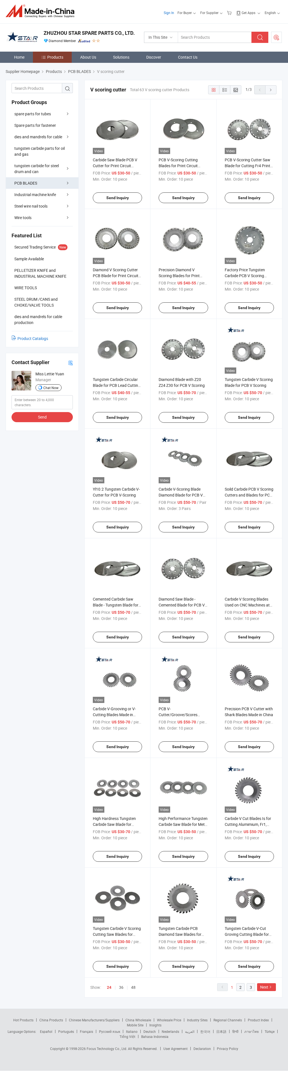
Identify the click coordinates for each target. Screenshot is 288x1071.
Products (55, 57)
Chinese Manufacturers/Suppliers (94, 1020)
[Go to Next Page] (271, 90)
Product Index (258, 1020)
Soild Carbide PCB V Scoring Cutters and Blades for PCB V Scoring (249, 495)
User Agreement (175, 1048)
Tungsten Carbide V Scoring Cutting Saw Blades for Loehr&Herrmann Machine (117, 934)
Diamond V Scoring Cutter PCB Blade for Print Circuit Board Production (115, 275)
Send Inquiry (117, 198)
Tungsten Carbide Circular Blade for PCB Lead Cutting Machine (116, 385)
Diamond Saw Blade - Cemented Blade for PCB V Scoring (182, 604)
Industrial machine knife (35, 194)
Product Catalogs (32, 338)
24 (109, 987)
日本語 (221, 1031)
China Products (51, 1020)
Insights (155, 1025)
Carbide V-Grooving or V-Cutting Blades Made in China (114, 714)
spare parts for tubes (32, 113)
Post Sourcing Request (276, 37)
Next (264, 987)
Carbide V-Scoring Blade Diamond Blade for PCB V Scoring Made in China (181, 495)
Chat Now (50, 387)
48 (133, 987)
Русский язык (109, 1031)
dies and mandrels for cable (38, 136)
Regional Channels (227, 1020)
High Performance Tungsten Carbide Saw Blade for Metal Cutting (183, 824)
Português (66, 1031)
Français (86, 1031)
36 (121, 987)
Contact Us (187, 57)
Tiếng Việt (127, 1036)
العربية (189, 1031)
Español (46, 1031)
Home (19, 57)
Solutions (121, 57)
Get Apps (248, 12)
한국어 (205, 1031)
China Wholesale (138, 1020)
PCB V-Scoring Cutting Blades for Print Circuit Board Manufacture (178, 165)
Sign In (169, 12)
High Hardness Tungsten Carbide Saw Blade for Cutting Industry (114, 824)
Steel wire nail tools (31, 206)
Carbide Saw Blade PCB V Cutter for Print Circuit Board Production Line (115, 165)
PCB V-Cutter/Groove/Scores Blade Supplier (178, 714)
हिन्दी (235, 1031)
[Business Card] (70, 362)
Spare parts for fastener (35, 125)
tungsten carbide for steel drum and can (36, 168)
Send (42, 417)
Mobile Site (135, 1025)
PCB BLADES (25, 183)
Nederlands (170, 1031)
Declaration (202, 1048)
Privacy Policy (227, 1048)
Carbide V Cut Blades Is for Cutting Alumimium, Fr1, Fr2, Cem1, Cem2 (248, 824)
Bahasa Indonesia (154, 1036)
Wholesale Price (169, 1020)
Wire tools (23, 217)
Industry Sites (197, 1020)
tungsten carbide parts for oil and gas (39, 151)
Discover (153, 57)
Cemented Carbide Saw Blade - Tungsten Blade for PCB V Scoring (115, 604)
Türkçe (269, 1031)
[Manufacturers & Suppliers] (42, 11)
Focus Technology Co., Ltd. (107, 1048)
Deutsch (149, 1031)
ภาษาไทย (251, 1031)
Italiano (132, 1031)
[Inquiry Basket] (230, 12)
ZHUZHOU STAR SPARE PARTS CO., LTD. (89, 33)
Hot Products (23, 1020)
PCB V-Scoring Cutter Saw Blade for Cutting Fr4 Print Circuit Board (247, 165)
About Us (88, 57)
